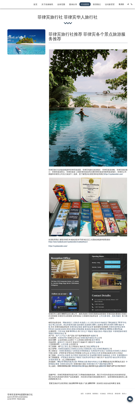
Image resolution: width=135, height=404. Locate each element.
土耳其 (113, 355)
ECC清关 (52, 329)
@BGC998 (102, 366)
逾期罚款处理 (88, 326)
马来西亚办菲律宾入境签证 (116, 350)
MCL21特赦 (118, 329)
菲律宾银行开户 (92, 363)
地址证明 (116, 357)
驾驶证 (90, 331)
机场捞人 (83, 322)
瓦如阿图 (93, 355)
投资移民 (88, 324)
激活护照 (108, 357)
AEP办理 (107, 324)
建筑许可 (61, 342)
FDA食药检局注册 (70, 361)
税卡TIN (95, 339)
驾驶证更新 (107, 331)
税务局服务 (116, 316)
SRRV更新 (103, 329)
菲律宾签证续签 (76, 326)
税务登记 (72, 357)
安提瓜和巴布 (83, 355)
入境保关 (75, 322)
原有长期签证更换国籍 (75, 329)
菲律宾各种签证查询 (117, 326)
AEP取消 (94, 346)
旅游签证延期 (60, 329)
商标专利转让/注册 (95, 361)
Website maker (21, 399)
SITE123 (14, 399)
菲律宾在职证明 (66, 363)
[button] (128, 4)
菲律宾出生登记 (77, 348)
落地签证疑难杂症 (92, 329)
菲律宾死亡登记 (90, 348)
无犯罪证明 (86, 357)
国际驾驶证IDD (105, 363)
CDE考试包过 (59, 333)
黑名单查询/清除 (70, 324)
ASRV (94, 324)
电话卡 (94, 357)
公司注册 (102, 316)
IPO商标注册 (82, 361)
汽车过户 (83, 331)
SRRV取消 (110, 329)
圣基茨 (67, 355)
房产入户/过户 (61, 335)
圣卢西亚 (74, 355)
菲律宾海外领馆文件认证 (90, 337)
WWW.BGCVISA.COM (78, 366)
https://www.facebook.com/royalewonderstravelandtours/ (68, 241)
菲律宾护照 (62, 337)
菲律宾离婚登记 (103, 348)
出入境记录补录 (93, 322)
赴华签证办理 (95, 353)
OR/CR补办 (74, 331)
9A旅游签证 (67, 322)
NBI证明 (60, 361)
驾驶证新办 (98, 331)
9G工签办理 (57, 324)
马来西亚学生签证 (98, 350)
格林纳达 (107, 355)
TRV (119, 322)
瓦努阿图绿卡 (122, 355)
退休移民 (81, 324)
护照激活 (64, 357)
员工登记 (64, 346)
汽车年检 (61, 331)
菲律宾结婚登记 (64, 348)
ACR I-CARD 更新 (116, 324)
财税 (108, 316)
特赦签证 (104, 322)
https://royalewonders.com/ (113, 174)
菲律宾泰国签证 (65, 350)
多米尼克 (61, 355)
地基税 (93, 335)
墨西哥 (100, 355)
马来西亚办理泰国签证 (81, 350)
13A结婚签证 (112, 322)
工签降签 (99, 324)
